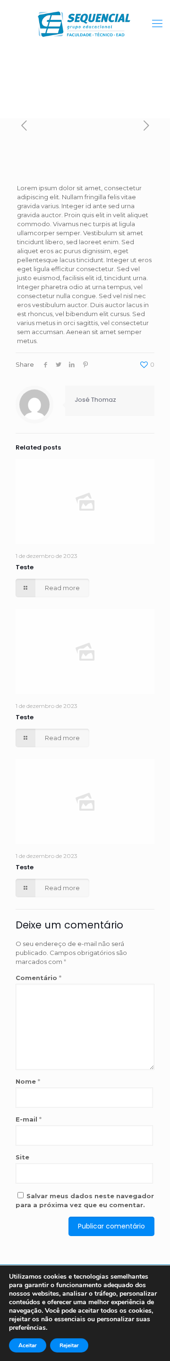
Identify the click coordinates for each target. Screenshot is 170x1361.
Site (22, 1157)
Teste (25, 567)
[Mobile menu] (157, 24)
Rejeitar (69, 1345)
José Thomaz (95, 399)
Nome (28, 1081)
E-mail (29, 1119)
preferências (27, 1328)
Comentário (38, 977)
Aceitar (27, 1345)
